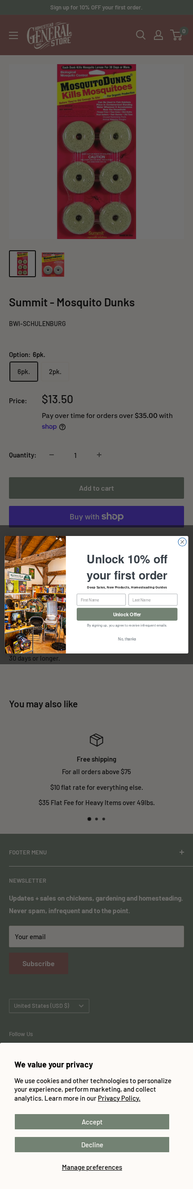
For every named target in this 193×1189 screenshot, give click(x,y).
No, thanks (127, 638)
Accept (92, 1122)
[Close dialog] (182, 542)
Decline (92, 1145)
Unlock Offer (127, 613)
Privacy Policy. (119, 1098)
